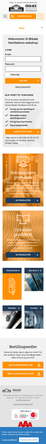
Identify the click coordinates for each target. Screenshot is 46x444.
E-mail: (8, 54)
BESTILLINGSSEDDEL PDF (21, 365)
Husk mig (14, 74)
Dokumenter (12, 270)
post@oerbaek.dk (23, 400)
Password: (10, 64)
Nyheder (12, 308)
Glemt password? (23, 87)
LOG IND (23, 81)
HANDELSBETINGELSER (23, 404)
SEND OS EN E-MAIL (23, 131)
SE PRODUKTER (23, 200)
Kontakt (33, 308)
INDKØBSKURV (25, 16)
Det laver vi (34, 270)
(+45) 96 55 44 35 (29, 3)
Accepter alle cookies (28, 440)
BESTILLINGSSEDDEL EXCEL (21, 374)
